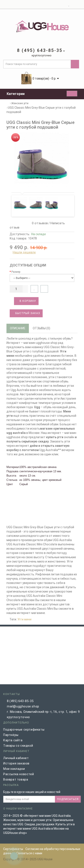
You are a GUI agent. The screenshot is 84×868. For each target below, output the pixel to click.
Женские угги (19, 103)
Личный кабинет (16, 758)
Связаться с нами (29, 853)
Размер (15, 271)
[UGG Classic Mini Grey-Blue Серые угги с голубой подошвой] (42, 160)
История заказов (16, 763)
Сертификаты (13, 849)
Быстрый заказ (27, 313)
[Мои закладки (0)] (69, 4)
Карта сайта (13, 740)
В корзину (27, 300)
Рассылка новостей (18, 774)
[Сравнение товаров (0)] (73, 4)
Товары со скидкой (18, 745)
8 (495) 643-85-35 (20, 701)
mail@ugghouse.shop (23, 706)
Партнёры (11, 735)
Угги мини (24, 619)
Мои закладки (14, 768)
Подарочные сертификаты (23, 729)
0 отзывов (39, 223)
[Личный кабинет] (63, 4)
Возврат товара (15, 779)
